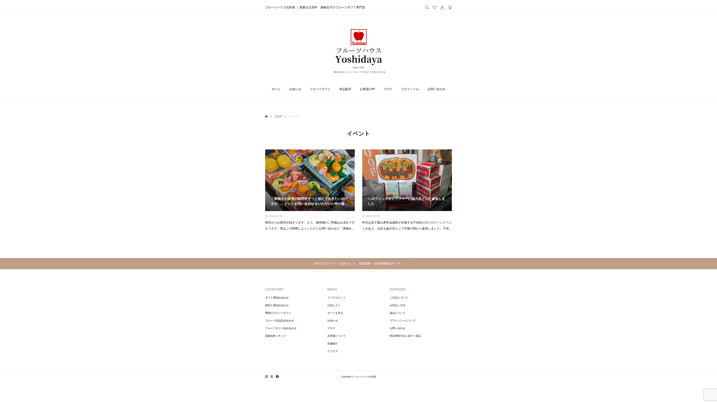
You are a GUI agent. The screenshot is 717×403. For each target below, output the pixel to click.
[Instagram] (266, 377)
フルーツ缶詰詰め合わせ (279, 320)
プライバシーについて (403, 320)
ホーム (276, 89)
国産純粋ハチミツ (275, 335)
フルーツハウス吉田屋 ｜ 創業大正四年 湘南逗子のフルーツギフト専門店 (315, 7)
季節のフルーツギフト (278, 312)
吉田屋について (336, 335)
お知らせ (295, 89)
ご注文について (399, 297)
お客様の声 (367, 89)
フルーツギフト (320, 89)
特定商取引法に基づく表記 (405, 335)
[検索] (427, 7)
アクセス (332, 351)
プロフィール (410, 89)
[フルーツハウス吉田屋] (358, 51)
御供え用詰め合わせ (277, 305)
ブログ (387, 89)
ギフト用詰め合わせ (277, 297)
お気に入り (333, 305)
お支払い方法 (397, 305)
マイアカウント (336, 297)
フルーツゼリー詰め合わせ (281, 328)
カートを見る (335, 312)
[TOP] (705, 391)
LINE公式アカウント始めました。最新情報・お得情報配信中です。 (358, 263)
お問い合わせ (436, 89)
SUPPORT (398, 289)
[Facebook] (277, 377)
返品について (397, 312)
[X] (271, 377)
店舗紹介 (332, 343)
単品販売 (345, 89)
